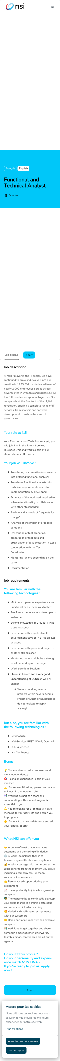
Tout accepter (16, 1050)
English (23, 168)
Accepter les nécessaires (23, 1041)
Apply (30, 990)
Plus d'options (14, 1029)
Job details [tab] (11, 355)
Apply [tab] (29, 355)
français (10, 168)
